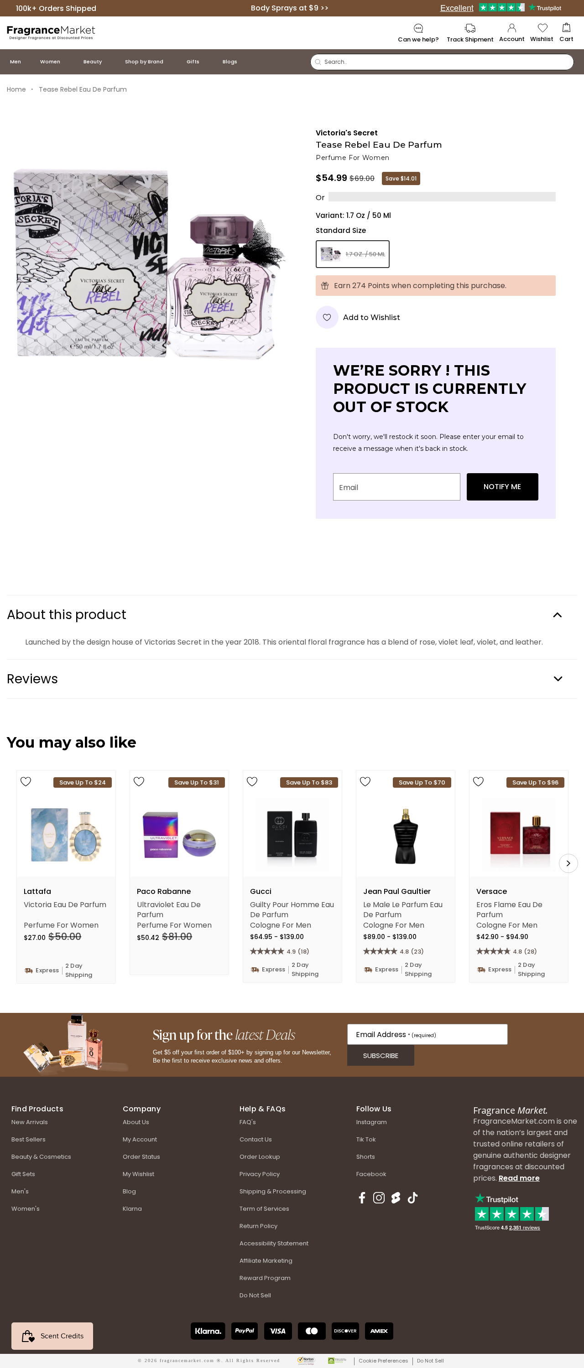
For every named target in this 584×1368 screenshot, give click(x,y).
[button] (566, 33)
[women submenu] (69, 62)
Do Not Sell (430, 1360)
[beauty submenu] (111, 62)
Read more (519, 1178)
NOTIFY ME (502, 486)
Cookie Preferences (383, 1360)
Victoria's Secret (347, 133)
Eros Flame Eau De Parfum (509, 909)
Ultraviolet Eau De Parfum (169, 909)
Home (16, 89)
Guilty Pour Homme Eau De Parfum (292, 909)
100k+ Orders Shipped (56, 8)
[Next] (568, 863)
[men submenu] (30, 62)
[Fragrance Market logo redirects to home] (51, 32)
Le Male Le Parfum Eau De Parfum (403, 909)
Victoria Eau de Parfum (65, 905)
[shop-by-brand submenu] (172, 62)
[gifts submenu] (208, 62)
